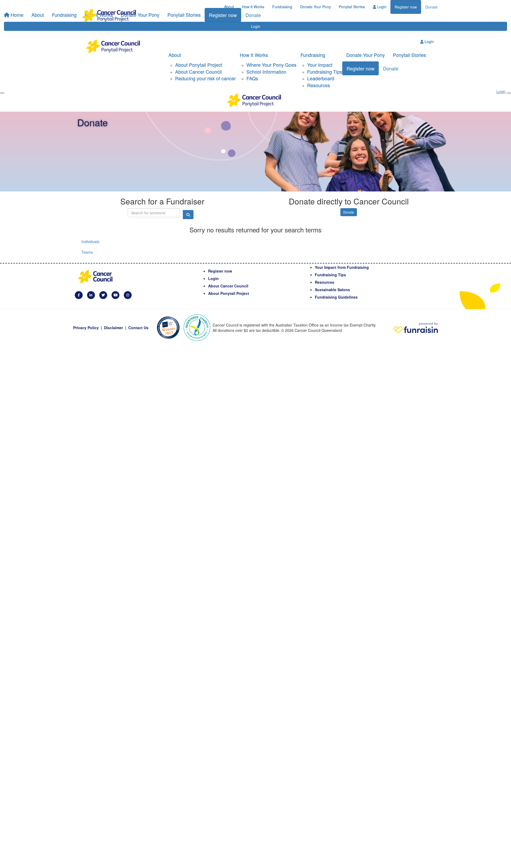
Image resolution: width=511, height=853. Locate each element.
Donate (431, 7)
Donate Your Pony (315, 6)
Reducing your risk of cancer (205, 78)
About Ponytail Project (198, 64)
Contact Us (138, 327)
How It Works (253, 6)
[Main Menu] (2, 93)
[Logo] (110, 15)
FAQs (252, 78)
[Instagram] (127, 294)
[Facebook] (78, 294)
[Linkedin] (91, 294)
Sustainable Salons (332, 289)
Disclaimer (113, 327)
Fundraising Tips (324, 71)
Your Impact (319, 64)
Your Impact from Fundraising (342, 267)
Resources (318, 85)
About (229, 6)
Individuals (90, 241)
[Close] (509, 93)
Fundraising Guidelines (336, 297)
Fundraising (282, 6)
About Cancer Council (198, 71)
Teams (87, 252)
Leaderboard (320, 78)
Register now (406, 7)
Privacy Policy (86, 327)
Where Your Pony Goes (271, 64)
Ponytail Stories (352, 6)
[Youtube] (115, 294)
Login (381, 6)
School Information (266, 71)
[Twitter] (103, 294)
